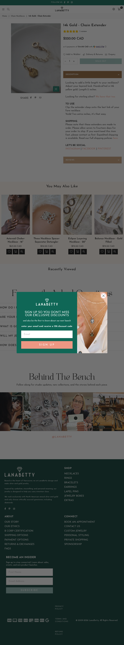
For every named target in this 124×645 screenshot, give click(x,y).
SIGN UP (47, 345)
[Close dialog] (103, 295)
